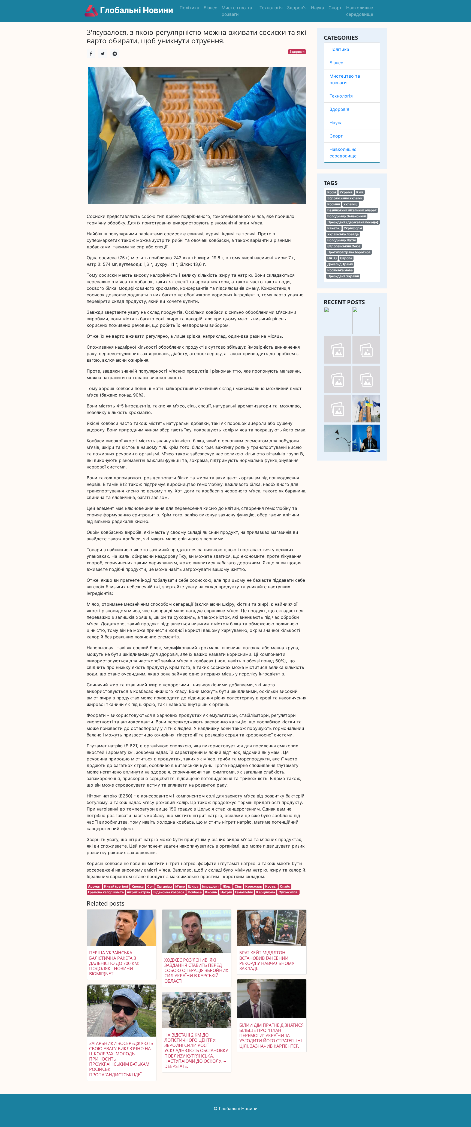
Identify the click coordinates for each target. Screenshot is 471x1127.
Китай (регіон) (116, 886)
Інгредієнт (210, 886)
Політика (189, 7)
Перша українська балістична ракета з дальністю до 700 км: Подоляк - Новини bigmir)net (114, 963)
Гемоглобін (244, 892)
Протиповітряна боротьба (348, 252)
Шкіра (193, 886)
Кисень (211, 892)
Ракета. (333, 228)
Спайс (285, 886)
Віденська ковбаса (168, 892)
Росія (331, 192)
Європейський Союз (343, 246)
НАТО (332, 258)
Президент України (343, 276)
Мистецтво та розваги (237, 11)
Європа (346, 258)
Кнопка (138, 886)
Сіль (238, 886)
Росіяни (333, 204)
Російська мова (340, 270)
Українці (350, 204)
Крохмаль (253, 886)
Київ (359, 192)
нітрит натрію (138, 892)
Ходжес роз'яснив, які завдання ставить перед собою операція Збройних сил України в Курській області (196, 970)
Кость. (270, 886)
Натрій (226, 892)
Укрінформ (353, 228)
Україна (346, 192)
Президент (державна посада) (352, 222)
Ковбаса (195, 892)
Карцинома (265, 892)
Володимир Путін (341, 240)
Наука (317, 7)
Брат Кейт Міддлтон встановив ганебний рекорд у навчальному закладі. (266, 960)
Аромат (94, 886)
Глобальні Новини (135, 10)
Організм (164, 886)
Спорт (335, 7)
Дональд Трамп (340, 264)
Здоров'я (297, 7)
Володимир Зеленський (346, 216)
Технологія (271, 7)
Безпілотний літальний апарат (352, 210)
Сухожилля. (288, 892)
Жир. (227, 886)
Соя (150, 886)
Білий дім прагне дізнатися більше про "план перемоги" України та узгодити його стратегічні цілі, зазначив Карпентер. (271, 1035)
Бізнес (210, 7)
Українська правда (343, 234)
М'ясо (180, 886)
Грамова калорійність (106, 892)
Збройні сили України (344, 198)
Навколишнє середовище (359, 11)
